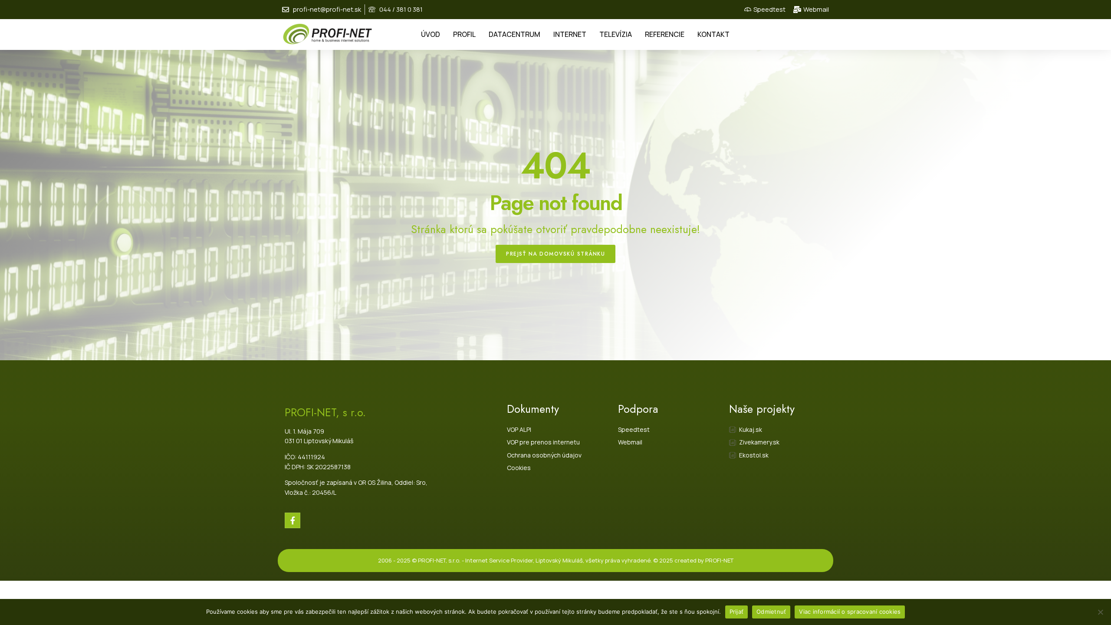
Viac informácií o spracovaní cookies (850, 611)
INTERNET (569, 34)
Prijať (737, 611)
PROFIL (464, 34)
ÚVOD (430, 34)
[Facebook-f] (292, 520)
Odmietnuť (771, 611)
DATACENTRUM (514, 34)
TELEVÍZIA (615, 34)
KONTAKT (713, 34)
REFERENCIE (664, 34)
